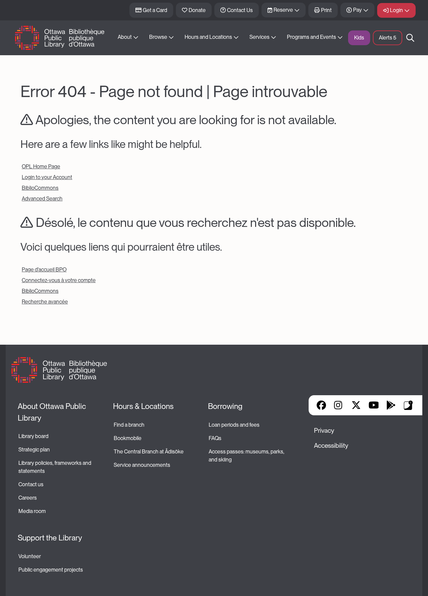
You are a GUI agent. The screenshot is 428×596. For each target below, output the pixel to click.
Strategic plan (34, 449)
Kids (359, 37)
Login (396, 10)
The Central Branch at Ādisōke (149, 451)
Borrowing (225, 406)
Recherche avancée (45, 302)
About (125, 37)
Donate (197, 10)
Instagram (338, 405)
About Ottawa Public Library (53, 412)
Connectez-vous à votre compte (59, 280)
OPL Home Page (41, 166)
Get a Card (155, 10)
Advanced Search (42, 198)
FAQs (215, 438)
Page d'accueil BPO (44, 269)
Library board (33, 436)
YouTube (373, 405)
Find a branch (129, 425)
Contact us (30, 484)
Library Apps (408, 405)
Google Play (391, 405)
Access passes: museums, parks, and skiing (247, 455)
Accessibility (331, 445)
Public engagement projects (50, 570)
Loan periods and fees (234, 425)
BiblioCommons (40, 188)
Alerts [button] (387, 37)
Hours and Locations (208, 37)
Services (259, 37)
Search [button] (410, 38)
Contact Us (240, 10)
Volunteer (29, 556)
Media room (32, 511)
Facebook (321, 405)
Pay (357, 10)
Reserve (283, 10)
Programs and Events (311, 37)
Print (326, 10)
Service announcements (142, 465)
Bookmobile (127, 438)
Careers (27, 498)
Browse (158, 37)
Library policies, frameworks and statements (55, 467)
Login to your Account (47, 177)
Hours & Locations (143, 406)
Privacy (324, 430)
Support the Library (50, 537)
